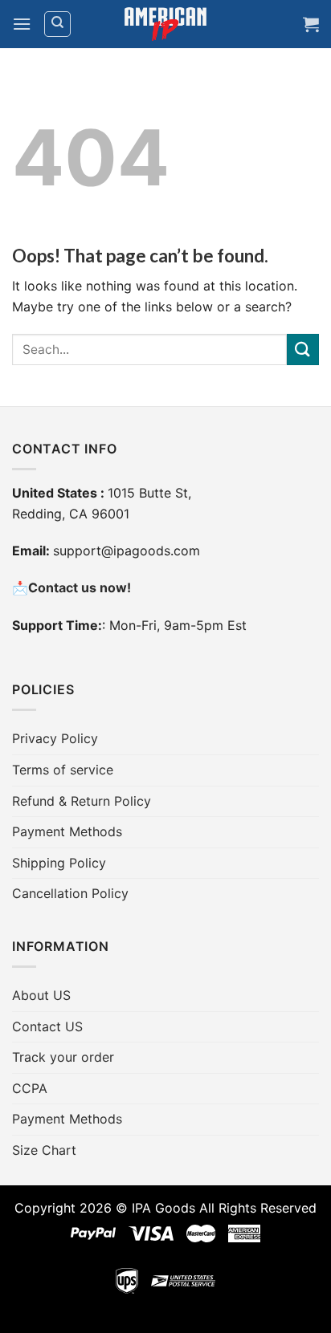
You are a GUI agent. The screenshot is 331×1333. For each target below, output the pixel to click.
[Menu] (21, 23)
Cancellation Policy (70, 893)
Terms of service (62, 770)
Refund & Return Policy (81, 801)
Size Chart (44, 1150)
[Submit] (303, 349)
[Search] (57, 24)
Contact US (47, 1026)
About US (41, 995)
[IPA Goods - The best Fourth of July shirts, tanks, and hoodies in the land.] (165, 24)
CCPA (29, 1088)
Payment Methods (67, 831)
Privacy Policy (55, 738)
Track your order (63, 1057)
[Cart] (311, 24)
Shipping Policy (59, 863)
